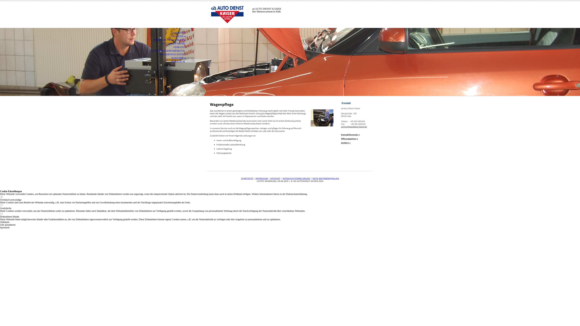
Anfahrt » (346, 142)
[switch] (1, 197)
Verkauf (179, 47)
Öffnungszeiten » (349, 138)
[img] (227, 14)
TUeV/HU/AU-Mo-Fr (173, 43)
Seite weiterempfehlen (326, 178)
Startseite (178, 32)
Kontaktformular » (350, 134)
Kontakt (177, 58)
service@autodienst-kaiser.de (354, 127)
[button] (154, 222)
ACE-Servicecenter (172, 54)
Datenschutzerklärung (296, 178)
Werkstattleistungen (168, 40)
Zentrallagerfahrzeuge (168, 51)
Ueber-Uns (176, 36)
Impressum (178, 61)
